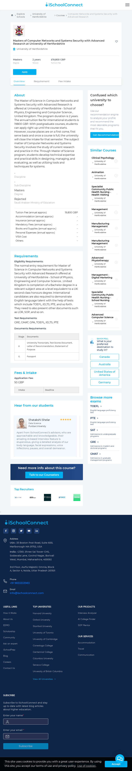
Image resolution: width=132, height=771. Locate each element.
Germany (105, 382)
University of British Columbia (47, 671)
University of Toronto (43, 633)
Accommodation (86, 643)
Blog (5, 656)
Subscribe (26, 746)
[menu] (127, 5)
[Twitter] (21, 531)
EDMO (6, 625)
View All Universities (43, 679)
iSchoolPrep (9, 650)
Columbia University (43, 658)
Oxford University (41, 620)
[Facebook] (5, 531)
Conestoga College (43, 646)
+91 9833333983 (20, 583)
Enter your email (13, 730)
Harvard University (42, 613)
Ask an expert (10, 644)
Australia (105, 364)
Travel (81, 649)
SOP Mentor (84, 625)
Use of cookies (86, 765)
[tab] (19, 81)
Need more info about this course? (46, 468)
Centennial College (43, 652)
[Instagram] (13, 531)
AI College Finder (86, 619)
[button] (119, 758)
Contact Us (9, 668)
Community (9, 637)
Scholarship (9, 631)
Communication (86, 655)
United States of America (104, 373)
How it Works (9, 613)
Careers (7, 662)
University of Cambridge (45, 639)
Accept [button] (116, 764)
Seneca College (41, 665)
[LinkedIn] (36, 531)
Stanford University (42, 626)
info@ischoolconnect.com (27, 593)
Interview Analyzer (87, 613)
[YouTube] (29, 531)
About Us (8, 619)
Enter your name (13, 715)
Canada (104, 356)
